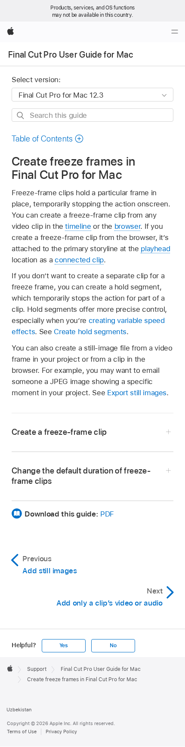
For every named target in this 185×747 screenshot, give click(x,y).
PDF (107, 514)
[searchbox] (92, 115)
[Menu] (174, 32)
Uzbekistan (18, 710)
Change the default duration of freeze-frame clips (81, 476)
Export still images (136, 392)
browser (127, 226)
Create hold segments (90, 331)
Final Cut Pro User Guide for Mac (70, 54)
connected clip (79, 259)
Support (36, 669)
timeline (78, 226)
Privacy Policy (61, 732)
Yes (63, 645)
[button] (48, 139)
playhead (155, 248)
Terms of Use (22, 732)
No (113, 645)
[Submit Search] (20, 115)
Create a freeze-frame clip (59, 432)
